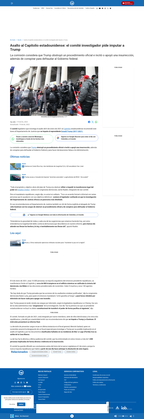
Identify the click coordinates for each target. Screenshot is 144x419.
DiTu (39, 387)
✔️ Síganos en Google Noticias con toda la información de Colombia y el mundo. (56, 215)
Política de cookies (98, 382)
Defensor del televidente (71, 377)
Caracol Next (41, 399)
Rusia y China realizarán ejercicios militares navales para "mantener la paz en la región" (55, 243)
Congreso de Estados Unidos (40, 351)
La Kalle (40, 382)
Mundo (19, 40)
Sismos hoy (49, 8)
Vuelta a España (89, 8)
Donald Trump (57, 351)
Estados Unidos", (23, 190)
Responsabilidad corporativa (100, 377)
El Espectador (42, 389)
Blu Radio (12, 40)
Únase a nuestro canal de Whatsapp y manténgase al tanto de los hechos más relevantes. (30, 139)
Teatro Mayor (41, 392)
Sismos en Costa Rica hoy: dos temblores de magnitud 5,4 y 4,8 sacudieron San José (54, 166)
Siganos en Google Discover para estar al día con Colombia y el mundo (78, 138)
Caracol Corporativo (43, 397)
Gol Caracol (41, 380)
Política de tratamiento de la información (104, 380)
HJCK (39, 385)
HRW (42, 8)
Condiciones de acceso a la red (101, 375)
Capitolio (67, 129)
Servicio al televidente (70, 375)
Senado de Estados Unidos (39, 355)
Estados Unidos (71, 351)
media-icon (72, 416)
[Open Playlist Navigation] (133, 416)
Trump (34, 147)
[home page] (72, 3)
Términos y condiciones (99, 385)
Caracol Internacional (44, 394)
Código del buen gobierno (71, 382)
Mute (115, 416)
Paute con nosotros (69, 389)
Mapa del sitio (68, 392)
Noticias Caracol (42, 375)
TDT (65, 380)
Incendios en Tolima (60, 8)
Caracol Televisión (43, 377)
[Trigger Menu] (12, 3)
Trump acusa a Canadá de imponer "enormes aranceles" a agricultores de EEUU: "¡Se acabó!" (56, 177)
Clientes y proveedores (70, 387)
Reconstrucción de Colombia (75, 8)
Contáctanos (67, 385)
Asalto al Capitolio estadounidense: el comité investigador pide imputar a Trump (45, 40)
